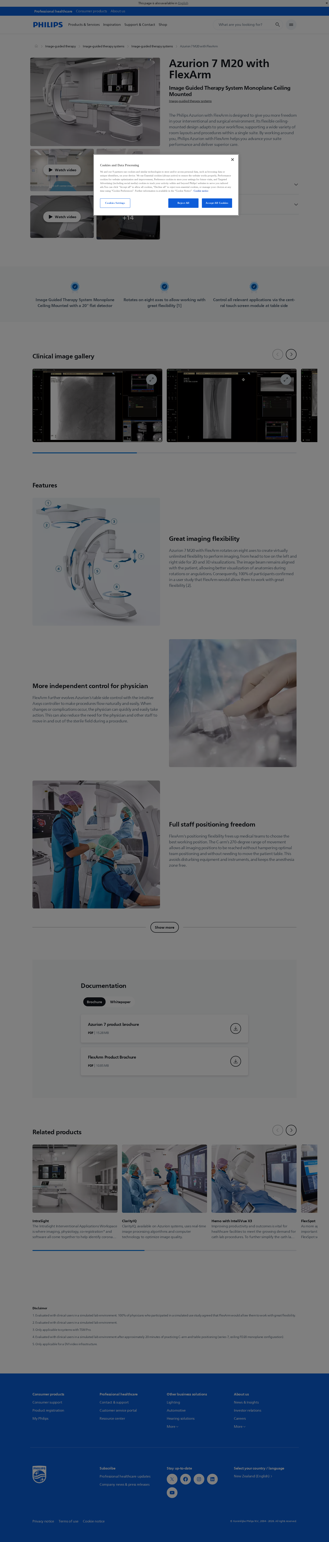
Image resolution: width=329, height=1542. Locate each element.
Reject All (183, 203)
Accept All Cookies (217, 203)
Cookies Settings (115, 203)
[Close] (232, 160)
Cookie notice (201, 190)
